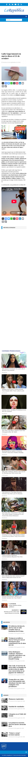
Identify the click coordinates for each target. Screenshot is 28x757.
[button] (26, 16)
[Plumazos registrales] (4, 700)
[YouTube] (15, 4)
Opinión (5, 695)
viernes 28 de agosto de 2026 (17, 701)
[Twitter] (9, 4)
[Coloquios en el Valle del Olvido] (4, 715)
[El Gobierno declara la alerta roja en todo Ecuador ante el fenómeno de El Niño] (4, 627)
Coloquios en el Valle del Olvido (17, 715)
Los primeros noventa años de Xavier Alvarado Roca (17, 724)
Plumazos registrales (16, 699)
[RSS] (21, 4)
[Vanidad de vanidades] (4, 708)
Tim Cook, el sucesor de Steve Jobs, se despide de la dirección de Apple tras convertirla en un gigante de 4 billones (17, 669)
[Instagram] (18, 4)
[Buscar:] (14, 19)
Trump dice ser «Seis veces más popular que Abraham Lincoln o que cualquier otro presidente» (17, 683)
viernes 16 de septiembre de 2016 (11, 62)
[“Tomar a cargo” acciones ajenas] (4, 734)
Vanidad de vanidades (16, 706)
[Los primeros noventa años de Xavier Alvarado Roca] (4, 724)
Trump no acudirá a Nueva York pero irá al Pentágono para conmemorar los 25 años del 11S (17, 641)
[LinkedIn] (12, 4)
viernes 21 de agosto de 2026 (17, 736)
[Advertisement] (14, 36)
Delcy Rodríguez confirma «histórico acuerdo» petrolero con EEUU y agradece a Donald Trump (17, 655)
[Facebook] (6, 4)
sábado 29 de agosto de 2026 (17, 633)
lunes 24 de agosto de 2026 (17, 728)
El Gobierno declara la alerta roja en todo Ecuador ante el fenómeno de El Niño (16, 628)
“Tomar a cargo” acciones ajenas (14, 734)
